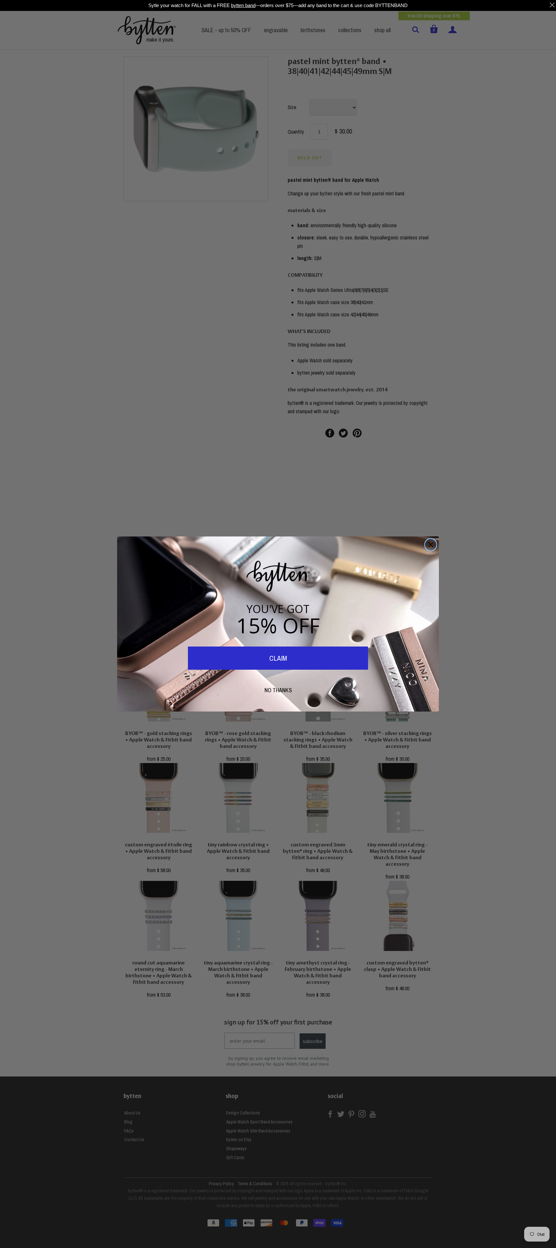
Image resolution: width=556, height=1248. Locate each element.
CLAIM (278, 658)
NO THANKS (278, 690)
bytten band (243, 5)
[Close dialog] (430, 544)
